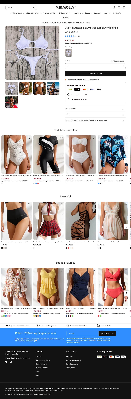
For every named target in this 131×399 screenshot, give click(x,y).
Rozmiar (67, 61)
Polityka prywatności (73, 360)
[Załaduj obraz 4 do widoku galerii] (53, 88)
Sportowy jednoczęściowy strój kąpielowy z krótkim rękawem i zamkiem (48, 176)
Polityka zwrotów (72, 364)
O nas (38, 371)
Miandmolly (45, 22)
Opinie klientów (41, 364)
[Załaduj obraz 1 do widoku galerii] (11, 88)
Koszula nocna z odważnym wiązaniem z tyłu (80, 242)
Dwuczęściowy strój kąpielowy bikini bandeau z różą (81, 176)
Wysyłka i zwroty (41, 368)
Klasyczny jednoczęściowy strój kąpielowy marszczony (81, 308)
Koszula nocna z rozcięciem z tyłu (109, 242)
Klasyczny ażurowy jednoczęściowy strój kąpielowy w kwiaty (16, 176)
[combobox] (21, 7)
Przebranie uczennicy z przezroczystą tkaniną (48, 242)
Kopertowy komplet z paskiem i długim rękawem (16, 308)
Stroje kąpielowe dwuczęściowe (73, 22)
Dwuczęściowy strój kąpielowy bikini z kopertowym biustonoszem (113, 308)
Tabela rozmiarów (118, 61)
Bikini (88, 22)
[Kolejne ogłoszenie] (125, 2)
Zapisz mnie (105, 333)
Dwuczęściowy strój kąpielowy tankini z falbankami (48, 308)
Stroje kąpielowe (56, 22)
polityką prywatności (90, 340)
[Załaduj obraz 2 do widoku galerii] (25, 88)
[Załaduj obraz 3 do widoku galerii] (39, 88)
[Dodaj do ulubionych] (29, 137)
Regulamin (70, 356)
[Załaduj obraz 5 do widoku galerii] (11, 102)
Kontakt (38, 356)
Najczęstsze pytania (43, 360)
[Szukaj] (34, 7)
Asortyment (70, 368)
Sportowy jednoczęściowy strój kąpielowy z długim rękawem (113, 176)
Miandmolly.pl (14, 394)
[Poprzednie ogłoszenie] (6, 2)
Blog (37, 375)
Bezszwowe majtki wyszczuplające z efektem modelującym (15, 242)
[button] (7, 7)
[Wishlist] (119, 7)
